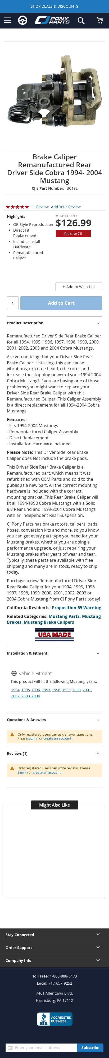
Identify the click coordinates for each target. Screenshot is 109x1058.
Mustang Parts (64, 616)
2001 (87, 689)
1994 (15, 689)
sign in (33, 738)
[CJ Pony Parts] (52, 21)
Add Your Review (66, 206)
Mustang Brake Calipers (49, 622)
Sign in (22, 772)
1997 (46, 689)
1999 (66, 689)
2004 (35, 695)
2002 (15, 695)
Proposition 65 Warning (76, 608)
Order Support (19, 947)
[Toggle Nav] (7, 20)
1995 (25, 689)
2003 (25, 695)
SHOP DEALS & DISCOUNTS (54, 6)
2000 (76, 689)
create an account (57, 738)
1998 (56, 689)
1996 (35, 689)
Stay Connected (20, 934)
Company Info (18, 960)
